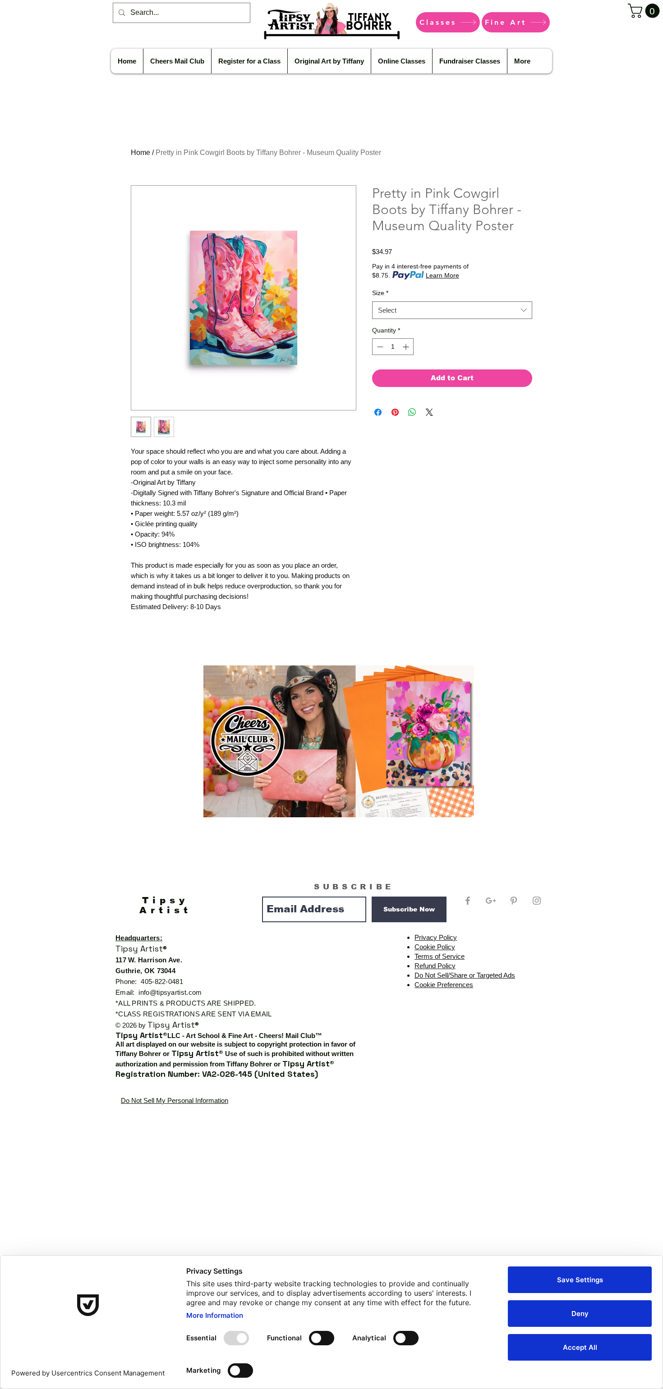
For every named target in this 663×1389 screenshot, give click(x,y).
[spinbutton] (393, 347)
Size (380, 292)
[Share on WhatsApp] (412, 412)
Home (140, 152)
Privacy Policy (435, 937)
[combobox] (452, 310)
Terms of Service (439, 956)
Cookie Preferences (443, 984)
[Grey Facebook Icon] (467, 900)
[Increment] (406, 347)
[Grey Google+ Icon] (490, 900)
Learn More (442, 275)
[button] (645, 11)
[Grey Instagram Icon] (536, 900)
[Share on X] (429, 412)
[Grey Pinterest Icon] (513, 900)
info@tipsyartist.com (170, 992)
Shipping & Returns (510, 1134)
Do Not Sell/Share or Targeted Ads (464, 975)
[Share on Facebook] (378, 412)
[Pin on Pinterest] (395, 412)
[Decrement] (379, 347)
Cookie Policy (434, 947)
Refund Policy (435, 966)
